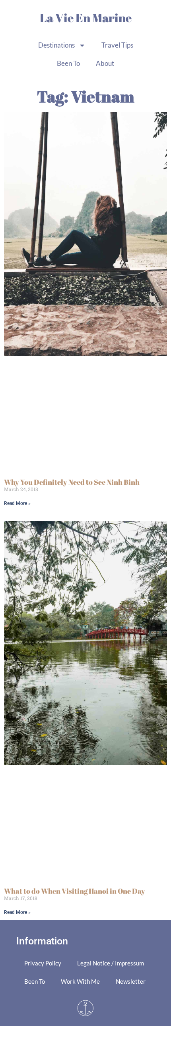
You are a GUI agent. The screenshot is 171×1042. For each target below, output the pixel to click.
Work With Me (80, 981)
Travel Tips (117, 45)
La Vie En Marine (86, 18)
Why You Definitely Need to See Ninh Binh (72, 482)
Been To (68, 63)
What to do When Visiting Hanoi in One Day (74, 891)
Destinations (56, 45)
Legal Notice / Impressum (110, 963)
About (105, 63)
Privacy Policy (42, 963)
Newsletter (131, 981)
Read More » (17, 503)
